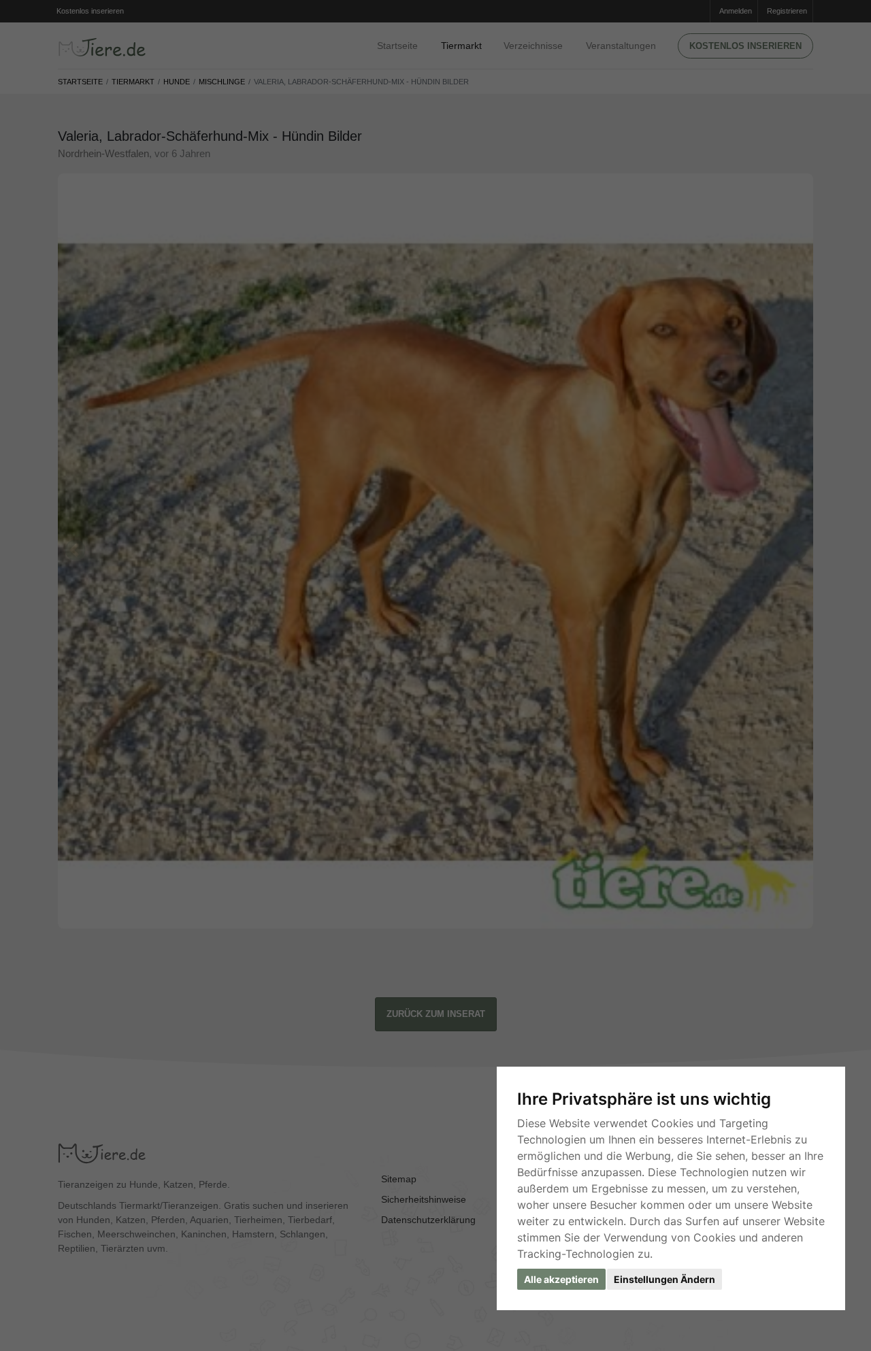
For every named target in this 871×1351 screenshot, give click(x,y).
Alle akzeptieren (561, 1279)
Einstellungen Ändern (664, 1279)
